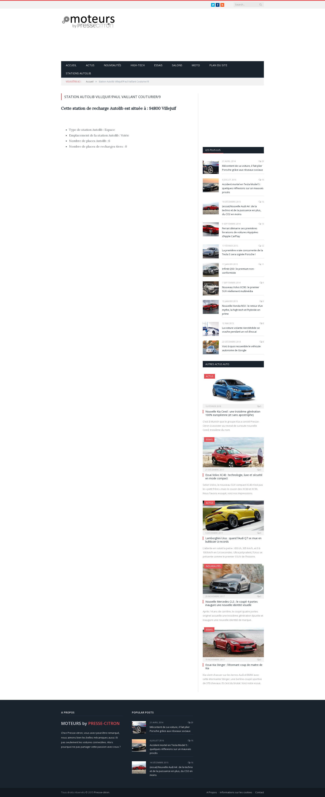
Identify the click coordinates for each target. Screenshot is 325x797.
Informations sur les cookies (236, 792)
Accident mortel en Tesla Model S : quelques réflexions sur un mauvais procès (242, 188)
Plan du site (218, 65)
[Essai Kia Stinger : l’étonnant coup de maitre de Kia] (233, 643)
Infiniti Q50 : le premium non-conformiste (238, 270)
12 (262, 245)
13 (262, 223)
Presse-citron (101, 792)
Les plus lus (213, 150)
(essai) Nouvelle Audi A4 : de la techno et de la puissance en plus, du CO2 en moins (241, 210)
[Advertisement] (195, 34)
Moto (196, 65)
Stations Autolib (78, 73)
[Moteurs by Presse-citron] (88, 21)
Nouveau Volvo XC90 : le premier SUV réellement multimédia (240, 289)
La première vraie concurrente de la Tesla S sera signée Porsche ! (242, 252)
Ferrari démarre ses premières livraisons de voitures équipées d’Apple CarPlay (240, 232)
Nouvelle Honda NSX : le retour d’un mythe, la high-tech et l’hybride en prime (242, 309)
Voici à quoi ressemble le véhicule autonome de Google (241, 348)
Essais (158, 65)
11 (262, 264)
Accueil (71, 65)
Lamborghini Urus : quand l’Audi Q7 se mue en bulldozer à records (233, 539)
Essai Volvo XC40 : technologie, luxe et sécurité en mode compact (233, 476)
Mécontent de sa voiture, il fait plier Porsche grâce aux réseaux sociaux (242, 167)
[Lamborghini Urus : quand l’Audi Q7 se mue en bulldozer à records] (233, 517)
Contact (259, 792)
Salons (177, 65)
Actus (90, 65)
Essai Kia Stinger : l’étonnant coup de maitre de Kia (233, 666)
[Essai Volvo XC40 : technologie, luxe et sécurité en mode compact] (233, 453)
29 (262, 161)
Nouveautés (112, 65)
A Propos (212, 792)
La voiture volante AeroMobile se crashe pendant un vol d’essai (241, 329)
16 (262, 179)
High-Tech (138, 65)
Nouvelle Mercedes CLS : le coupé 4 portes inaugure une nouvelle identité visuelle (231, 603)
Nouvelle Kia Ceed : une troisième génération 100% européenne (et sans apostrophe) (232, 413)
